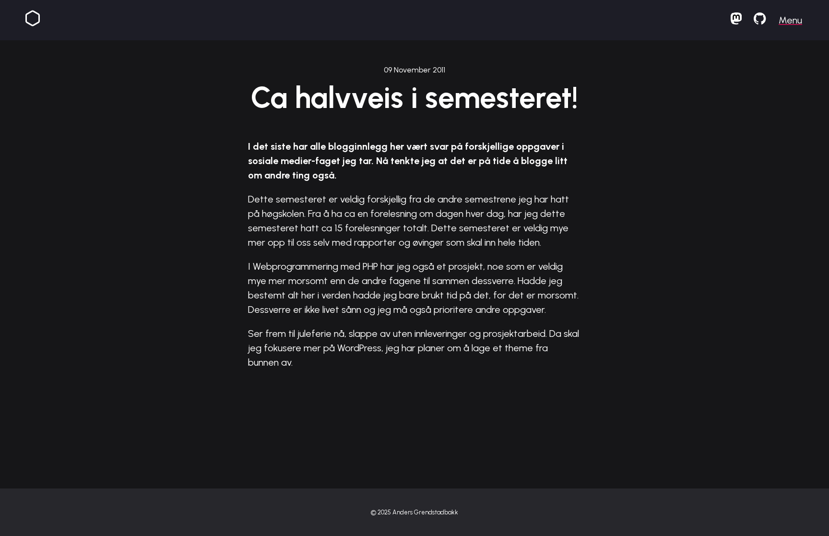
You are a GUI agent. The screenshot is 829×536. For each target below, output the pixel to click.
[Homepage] (32, 20)
